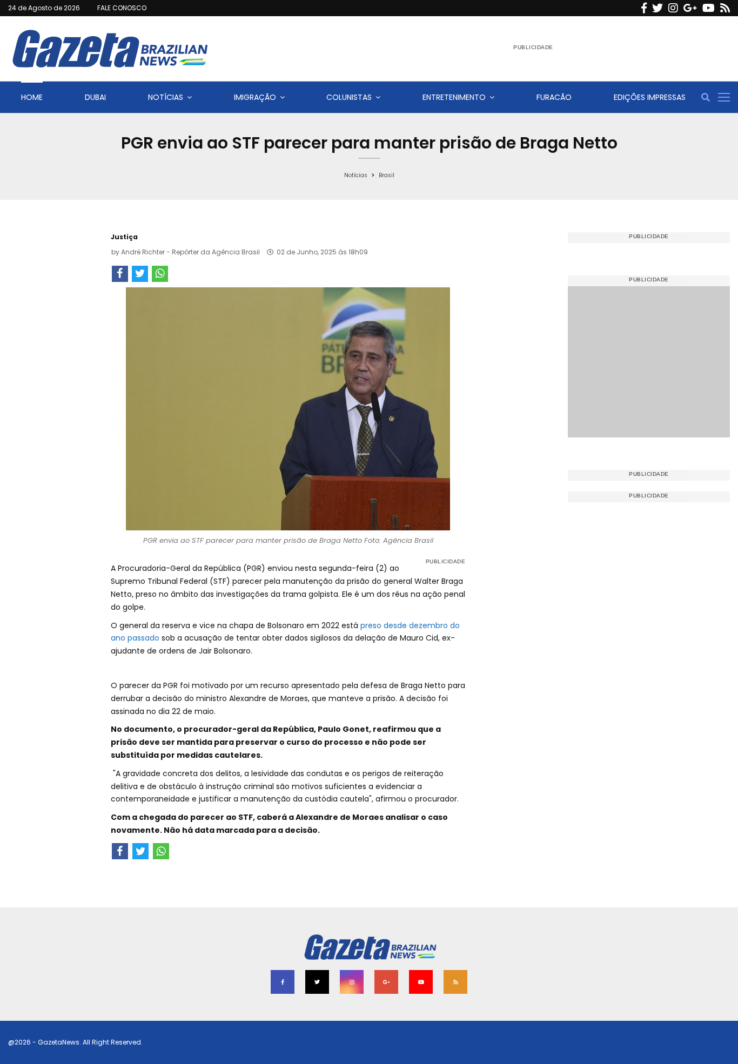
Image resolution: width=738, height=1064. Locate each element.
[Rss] (725, 8)
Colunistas (349, 97)
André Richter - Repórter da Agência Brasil (190, 252)
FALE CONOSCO (121, 7)
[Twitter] (657, 8)
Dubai (95, 97)
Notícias (165, 97)
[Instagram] (673, 8)
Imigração (255, 97)
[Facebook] (644, 8)
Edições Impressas (650, 97)
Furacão (554, 97)
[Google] (690, 8)
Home (32, 97)
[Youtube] (708, 8)
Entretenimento (454, 97)
